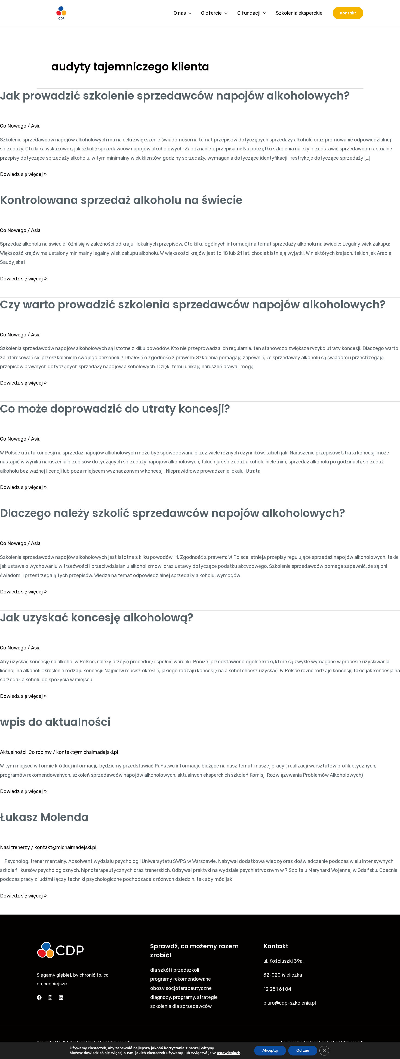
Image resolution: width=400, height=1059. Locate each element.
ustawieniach (228, 1053)
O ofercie (211, 13)
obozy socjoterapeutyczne (181, 988)
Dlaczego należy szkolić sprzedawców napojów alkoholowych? (172, 513)
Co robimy (40, 752)
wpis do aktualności (55, 722)
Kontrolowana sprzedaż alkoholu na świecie (121, 200)
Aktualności (13, 752)
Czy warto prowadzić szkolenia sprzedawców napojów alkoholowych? (193, 304)
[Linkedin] (61, 997)
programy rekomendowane (180, 979)
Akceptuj (270, 1050)
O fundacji (248, 13)
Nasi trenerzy (15, 847)
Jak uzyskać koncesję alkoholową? (96, 617)
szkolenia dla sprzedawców (181, 1006)
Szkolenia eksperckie (299, 13)
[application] (189, 13)
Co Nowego (13, 126)
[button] (348, 13)
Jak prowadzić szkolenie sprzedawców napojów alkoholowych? (175, 95)
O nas (180, 13)
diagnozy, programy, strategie (184, 997)
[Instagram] (50, 997)
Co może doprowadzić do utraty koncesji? (115, 408)
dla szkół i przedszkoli (174, 970)
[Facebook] (39, 997)
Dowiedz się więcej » (23, 173)
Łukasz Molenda (44, 817)
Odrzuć (302, 1050)
